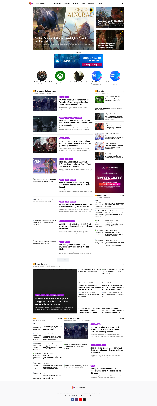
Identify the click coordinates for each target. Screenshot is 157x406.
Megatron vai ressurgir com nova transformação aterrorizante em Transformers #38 (52, 377)
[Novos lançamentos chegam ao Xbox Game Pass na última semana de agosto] (99, 99)
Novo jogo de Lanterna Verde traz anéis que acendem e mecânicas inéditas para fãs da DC (52, 337)
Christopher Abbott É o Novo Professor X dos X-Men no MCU (114, 156)
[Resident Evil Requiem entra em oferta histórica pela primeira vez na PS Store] (78, 76)
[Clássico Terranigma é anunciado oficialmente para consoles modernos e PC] (99, 146)
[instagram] (76, 399)
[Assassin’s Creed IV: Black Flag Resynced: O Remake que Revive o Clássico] (110, 17)
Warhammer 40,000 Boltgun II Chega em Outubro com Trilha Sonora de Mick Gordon (51, 301)
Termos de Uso (95, 393)
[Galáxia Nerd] (37, 3)
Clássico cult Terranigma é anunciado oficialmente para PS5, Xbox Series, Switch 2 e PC (114, 137)
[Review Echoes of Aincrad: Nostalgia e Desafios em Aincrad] (63, 28)
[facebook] (72, 399)
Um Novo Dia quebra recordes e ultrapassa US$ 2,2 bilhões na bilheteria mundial (114, 127)
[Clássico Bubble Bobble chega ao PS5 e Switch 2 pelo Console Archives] (89, 275)
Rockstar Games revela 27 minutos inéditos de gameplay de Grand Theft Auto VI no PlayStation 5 (75, 164)
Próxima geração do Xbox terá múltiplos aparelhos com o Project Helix (74, 247)
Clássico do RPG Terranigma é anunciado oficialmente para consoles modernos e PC (89, 310)
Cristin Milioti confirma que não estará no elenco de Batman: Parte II (52, 357)
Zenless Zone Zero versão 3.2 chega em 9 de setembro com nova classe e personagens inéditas (75, 143)
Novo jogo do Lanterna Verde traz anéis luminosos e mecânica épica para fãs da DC (52, 347)
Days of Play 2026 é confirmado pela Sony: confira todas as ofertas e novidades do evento (97, 83)
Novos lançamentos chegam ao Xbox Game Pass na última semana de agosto (113, 100)
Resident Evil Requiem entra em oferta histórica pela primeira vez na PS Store (78, 82)
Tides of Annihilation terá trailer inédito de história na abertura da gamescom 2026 (114, 117)
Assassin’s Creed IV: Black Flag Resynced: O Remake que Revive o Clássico (110, 23)
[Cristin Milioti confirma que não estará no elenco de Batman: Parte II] (37, 356)
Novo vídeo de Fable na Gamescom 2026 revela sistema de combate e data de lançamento (76, 122)
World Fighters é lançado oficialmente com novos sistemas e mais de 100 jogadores (114, 224)
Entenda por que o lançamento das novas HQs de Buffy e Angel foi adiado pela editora (52, 328)
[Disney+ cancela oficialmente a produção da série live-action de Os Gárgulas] (76, 372)
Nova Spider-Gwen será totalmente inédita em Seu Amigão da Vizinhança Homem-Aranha (52, 367)
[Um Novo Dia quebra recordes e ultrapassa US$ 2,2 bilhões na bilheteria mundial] (99, 126)
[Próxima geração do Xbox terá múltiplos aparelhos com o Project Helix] (45, 248)
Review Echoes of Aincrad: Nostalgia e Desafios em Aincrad (62, 40)
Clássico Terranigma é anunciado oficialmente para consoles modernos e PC (114, 147)
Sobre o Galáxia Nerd (69, 393)
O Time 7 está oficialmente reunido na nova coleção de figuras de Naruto (75, 205)
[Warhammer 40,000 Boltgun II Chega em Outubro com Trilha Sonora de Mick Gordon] (55, 291)
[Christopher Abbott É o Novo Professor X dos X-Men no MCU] (99, 156)
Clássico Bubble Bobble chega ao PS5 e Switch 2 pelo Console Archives (89, 287)
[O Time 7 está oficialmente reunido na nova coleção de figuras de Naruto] (45, 207)
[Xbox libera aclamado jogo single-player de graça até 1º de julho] (60, 76)
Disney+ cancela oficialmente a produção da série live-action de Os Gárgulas (106, 370)
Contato (59, 393)
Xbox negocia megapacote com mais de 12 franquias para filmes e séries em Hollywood (76, 226)
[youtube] (80, 399)
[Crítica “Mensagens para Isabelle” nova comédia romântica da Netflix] (110, 40)
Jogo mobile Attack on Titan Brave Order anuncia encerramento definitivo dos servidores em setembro (114, 244)
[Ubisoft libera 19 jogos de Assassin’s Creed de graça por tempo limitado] (42, 76)
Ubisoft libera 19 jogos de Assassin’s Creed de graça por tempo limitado (42, 82)
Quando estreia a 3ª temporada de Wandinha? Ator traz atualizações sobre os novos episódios (74, 102)
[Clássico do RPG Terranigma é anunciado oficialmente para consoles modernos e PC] (89, 298)
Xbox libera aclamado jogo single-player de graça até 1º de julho (60, 82)
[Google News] (84, 399)
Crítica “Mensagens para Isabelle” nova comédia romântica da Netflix (107, 46)
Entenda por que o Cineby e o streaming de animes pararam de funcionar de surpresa (114, 234)
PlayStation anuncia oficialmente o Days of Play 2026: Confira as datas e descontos (115, 83)
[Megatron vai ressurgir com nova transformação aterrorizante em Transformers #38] (37, 376)
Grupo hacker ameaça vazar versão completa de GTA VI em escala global (109, 109)
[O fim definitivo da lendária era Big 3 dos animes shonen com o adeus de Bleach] (45, 186)
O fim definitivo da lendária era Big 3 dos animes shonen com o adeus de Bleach (74, 185)
